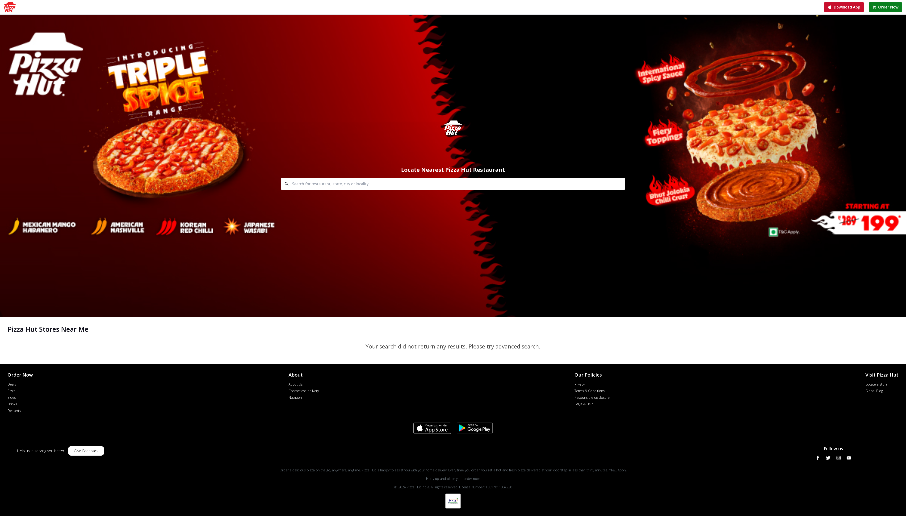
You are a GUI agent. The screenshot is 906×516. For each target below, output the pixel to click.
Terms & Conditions (590, 391)
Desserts (14, 410)
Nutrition (295, 397)
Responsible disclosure (592, 397)
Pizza (11, 391)
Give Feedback (86, 450)
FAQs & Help (584, 404)
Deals (12, 384)
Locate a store (876, 384)
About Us (296, 384)
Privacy (580, 384)
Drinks (12, 404)
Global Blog (874, 391)
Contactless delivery (304, 391)
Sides (12, 397)
